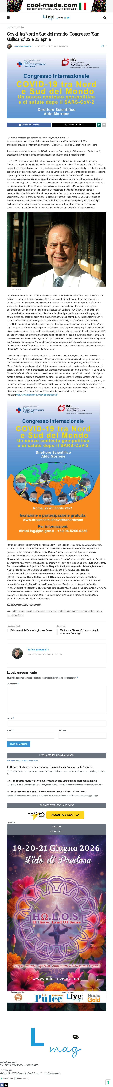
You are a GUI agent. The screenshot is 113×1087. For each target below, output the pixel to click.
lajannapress (72, 611)
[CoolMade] (56, 6)
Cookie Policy (22, 1078)
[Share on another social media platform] (104, 125)
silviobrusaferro (15, 615)
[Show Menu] (8, 17)
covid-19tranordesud (36, 611)
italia (61, 611)
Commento (13, 683)
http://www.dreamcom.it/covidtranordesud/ (37, 395)
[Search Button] (104, 17)
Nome (10, 718)
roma (99, 611)
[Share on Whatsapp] (99, 125)
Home (9, 27)
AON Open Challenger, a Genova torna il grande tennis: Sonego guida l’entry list (50, 767)
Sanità (65, 46)
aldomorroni (18, 611)
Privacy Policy (8, 1078)
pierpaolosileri (87, 611)
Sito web (62, 730)
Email (10, 730)
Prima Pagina (19, 27)
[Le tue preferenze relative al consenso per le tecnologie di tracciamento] (108, 1082)
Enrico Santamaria (23, 46)
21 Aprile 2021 (41, 46)
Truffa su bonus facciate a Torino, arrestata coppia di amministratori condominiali (52, 780)
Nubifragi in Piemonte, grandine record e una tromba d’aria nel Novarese (46, 791)
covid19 (52, 611)
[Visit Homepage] (56, 17)
